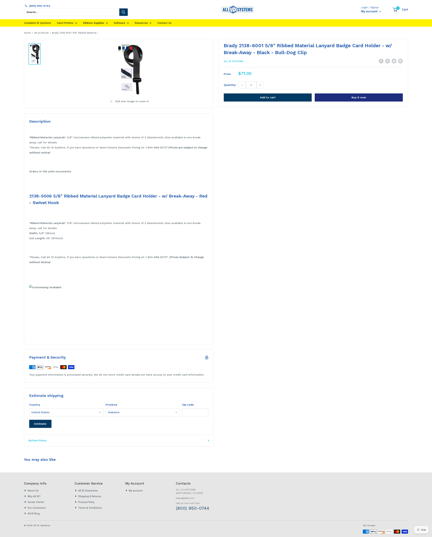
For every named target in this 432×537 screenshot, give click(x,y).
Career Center (36, 502)
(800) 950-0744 (39, 5)
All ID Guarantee (88, 490)
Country (34, 404)
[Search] (123, 12)
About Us (33, 490)
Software (119, 22)
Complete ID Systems (37, 22)
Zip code (188, 404)
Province (111, 404)
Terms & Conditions (90, 507)
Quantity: (230, 85)
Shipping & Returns (89, 496)
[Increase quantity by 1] (260, 85)
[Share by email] (400, 60)
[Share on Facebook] (381, 60)
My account (370, 11)
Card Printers (65, 22)
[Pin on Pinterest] (387, 60)
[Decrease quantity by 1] (242, 85)
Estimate (40, 423)
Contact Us (164, 22)
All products (41, 32)
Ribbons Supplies (93, 22)
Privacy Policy (86, 502)
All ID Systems (233, 61)
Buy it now (359, 97)
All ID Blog (34, 513)
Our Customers (37, 507)
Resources (141, 22)
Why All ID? (34, 496)
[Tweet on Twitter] (394, 60)
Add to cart (268, 97)
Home (27, 32)
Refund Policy (37, 440)
